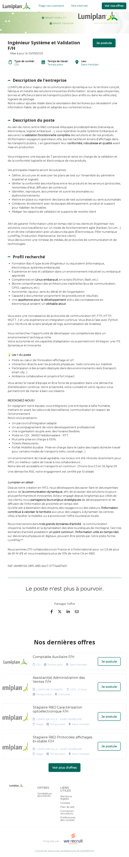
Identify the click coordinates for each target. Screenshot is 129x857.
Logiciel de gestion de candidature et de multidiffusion (64, 851)
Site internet (79, 5)
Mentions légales (66, 797)
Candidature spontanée (44, 794)
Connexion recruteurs (67, 812)
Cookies (65, 802)
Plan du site (67, 807)
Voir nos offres (114, 5)
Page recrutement (51, 5)
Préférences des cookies (67, 818)
